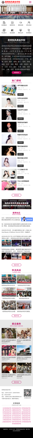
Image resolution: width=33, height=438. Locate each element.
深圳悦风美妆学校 (16, 419)
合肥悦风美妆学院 (7, 416)
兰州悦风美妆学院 (26, 419)
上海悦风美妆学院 (6, 421)
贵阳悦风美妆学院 (16, 414)
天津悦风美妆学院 (7, 419)
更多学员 (16, 315)
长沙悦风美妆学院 (7, 414)
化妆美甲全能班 (22, 110)
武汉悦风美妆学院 (7, 418)
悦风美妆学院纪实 (24, 298)
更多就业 (16, 382)
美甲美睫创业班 (22, 85)
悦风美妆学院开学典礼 (24, 285)
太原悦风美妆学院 (26, 416)
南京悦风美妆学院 (16, 418)
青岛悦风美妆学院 (16, 423)
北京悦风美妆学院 (7, 408)
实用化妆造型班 (22, 98)
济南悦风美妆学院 (16, 412)
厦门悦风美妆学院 (7, 410)
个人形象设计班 (22, 169)
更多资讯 (16, 265)
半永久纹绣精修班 (23, 181)
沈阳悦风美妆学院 (26, 418)
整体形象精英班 (22, 146)
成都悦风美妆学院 (16, 410)
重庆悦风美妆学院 (26, 414)
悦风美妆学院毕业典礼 (8, 298)
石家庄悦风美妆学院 (16, 421)
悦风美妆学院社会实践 (8, 311)
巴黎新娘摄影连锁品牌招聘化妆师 (24, 375)
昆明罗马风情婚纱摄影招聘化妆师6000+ (9, 340)
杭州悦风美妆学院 (7, 412)
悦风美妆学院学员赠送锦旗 (24, 311)
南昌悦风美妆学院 (26, 412)
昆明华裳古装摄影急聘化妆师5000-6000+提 (9, 375)
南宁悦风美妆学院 (16, 416)
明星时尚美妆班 (22, 135)
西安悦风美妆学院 (16, 408)
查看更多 (16, 72)
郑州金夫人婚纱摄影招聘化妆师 (24, 340)
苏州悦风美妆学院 (26, 421)
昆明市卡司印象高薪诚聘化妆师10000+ (9, 358)
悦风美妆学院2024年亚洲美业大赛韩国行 (9, 285)
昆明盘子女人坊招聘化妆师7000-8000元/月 (24, 358)
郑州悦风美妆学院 (26, 408)
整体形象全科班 (22, 158)
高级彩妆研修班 (22, 122)
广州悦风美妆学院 (26, 410)
